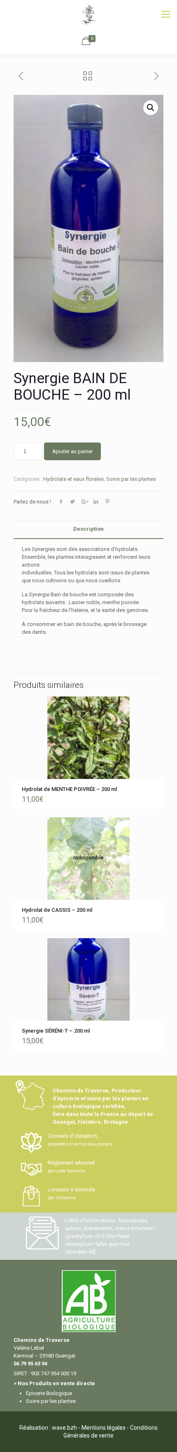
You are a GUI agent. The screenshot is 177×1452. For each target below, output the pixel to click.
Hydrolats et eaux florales (73, 479)
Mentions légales (104, 1427)
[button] (150, 107)
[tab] (88, 529)
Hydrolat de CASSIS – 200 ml (57, 910)
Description (88, 529)
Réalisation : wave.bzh (48, 1427)
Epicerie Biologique (49, 1393)
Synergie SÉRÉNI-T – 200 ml (56, 1031)
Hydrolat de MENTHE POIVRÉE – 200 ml (69, 789)
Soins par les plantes (131, 479)
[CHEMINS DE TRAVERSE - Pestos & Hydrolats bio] (88, 14)
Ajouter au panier (72, 451)
